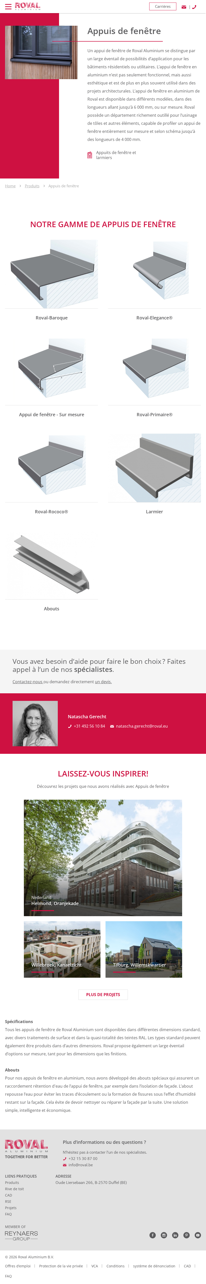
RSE (8, 1201)
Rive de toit (14, 1188)
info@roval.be (81, 1164)
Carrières (163, 6)
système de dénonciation (154, 1266)
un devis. (103, 681)
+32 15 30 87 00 (83, 1158)
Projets (11, 1207)
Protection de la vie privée (61, 1266)
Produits (32, 185)
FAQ (8, 1214)
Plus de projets (103, 994)
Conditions (116, 1266)
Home (10, 185)
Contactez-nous (28, 681)
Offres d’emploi (18, 1266)
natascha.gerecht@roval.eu (142, 726)
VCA (94, 1266)
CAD (8, 1195)
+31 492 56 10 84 (89, 726)
